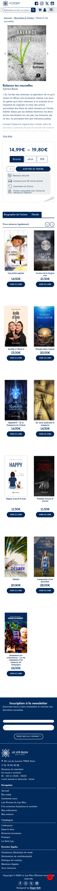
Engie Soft (35, 887)
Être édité (6, 794)
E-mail (28, 716)
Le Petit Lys (7, 841)
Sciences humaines (11, 833)
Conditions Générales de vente (17, 852)
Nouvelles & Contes (24, 17)
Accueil (8, 17)
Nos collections (9, 810)
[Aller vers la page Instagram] (26, 883)
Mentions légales (10, 864)
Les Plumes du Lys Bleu (13, 802)
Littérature (6, 825)
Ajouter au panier (33, 169)
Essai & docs (7, 829)
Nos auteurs (7, 814)
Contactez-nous (9, 798)
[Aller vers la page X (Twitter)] (31, 883)
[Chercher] (33, 10)
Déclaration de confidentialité (16, 856)
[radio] (17, 159)
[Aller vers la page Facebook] (20, 883)
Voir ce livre (16, 284)
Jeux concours (8, 868)
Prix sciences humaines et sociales (19, 806)
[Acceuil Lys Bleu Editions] (11, 3)
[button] (36, 3)
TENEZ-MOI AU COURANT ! (28, 736)
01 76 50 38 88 (11, 765)
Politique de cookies (11, 860)
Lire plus (7, 136)
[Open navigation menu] (51, 10)
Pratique (5, 837)
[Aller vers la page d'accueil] (28, 753)
